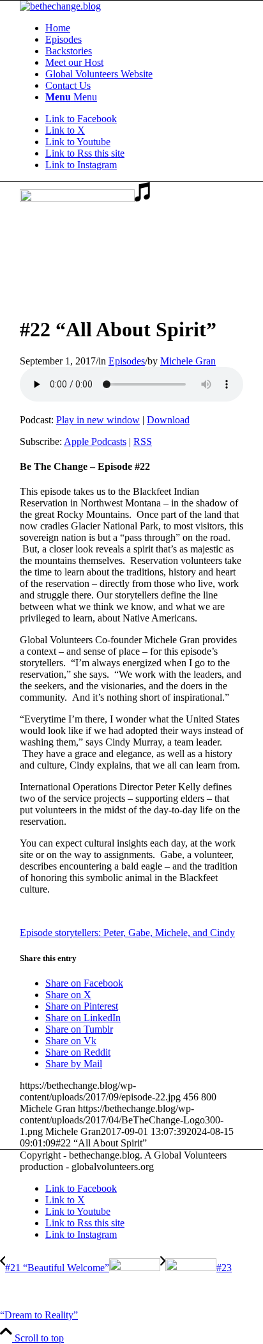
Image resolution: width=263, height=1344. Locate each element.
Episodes (127, 361)
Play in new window (98, 419)
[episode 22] (85, 198)
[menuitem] (144, 28)
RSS (142, 441)
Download (168, 419)
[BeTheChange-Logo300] (60, 6)
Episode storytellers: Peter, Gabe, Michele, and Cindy (127, 932)
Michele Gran (188, 361)
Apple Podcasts (95, 441)
